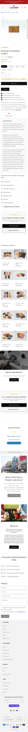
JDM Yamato (5, 686)
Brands (4, 629)
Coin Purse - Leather (6, 263)
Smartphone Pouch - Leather (19, 263)
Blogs (4, 635)
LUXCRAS (15, 729)
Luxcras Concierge (7, 674)
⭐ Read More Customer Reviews (14, 452)
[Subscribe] (21, 700)
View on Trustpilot (14, 230)
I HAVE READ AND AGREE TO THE (14, 611)
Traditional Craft (6, 632)
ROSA (17, 66)
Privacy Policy (6, 656)
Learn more (23, 79)
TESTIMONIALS (6, 638)
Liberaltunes (4, 47)
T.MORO (11, 66)
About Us (5, 647)
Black (10, 69)
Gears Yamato (6, 689)
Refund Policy (6, 653)
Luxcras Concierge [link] (14, 495)
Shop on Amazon (6, 682)
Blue (23, 66)
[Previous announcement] (2, 2)
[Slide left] (11, 44)
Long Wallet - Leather (19, 344)
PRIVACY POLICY (21, 611)
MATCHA (4, 692)
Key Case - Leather (5, 283)
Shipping (2, 61)
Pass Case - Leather (19, 283)
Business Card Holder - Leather (12, 12)
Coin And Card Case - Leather (6, 324)
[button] (2, 7)
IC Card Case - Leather (19, 303)
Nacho (3, 69)
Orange (4, 66)
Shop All (4, 626)
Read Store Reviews (14, 226)
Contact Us (5, 668)
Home (2, 12)
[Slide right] (16, 44)
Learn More (14, 379)
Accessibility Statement (8, 659)
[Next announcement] (25, 2)
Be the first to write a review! (14, 443)
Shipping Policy (6, 650)
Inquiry (5, 89)
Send (5, 616)
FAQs (4, 671)
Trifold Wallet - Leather (6, 344)
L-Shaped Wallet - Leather (20, 323)
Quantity (2, 72)
